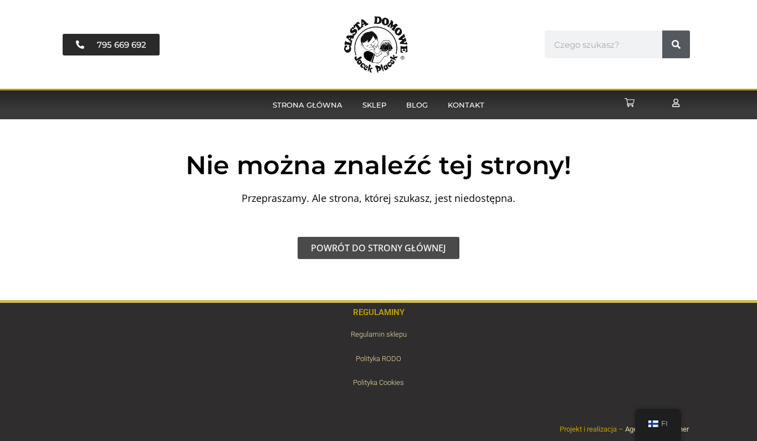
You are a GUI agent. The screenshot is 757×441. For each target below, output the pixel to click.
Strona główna (307, 104)
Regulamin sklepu (379, 334)
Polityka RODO (378, 358)
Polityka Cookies (378, 382)
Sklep (374, 104)
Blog (417, 104)
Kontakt (466, 104)
